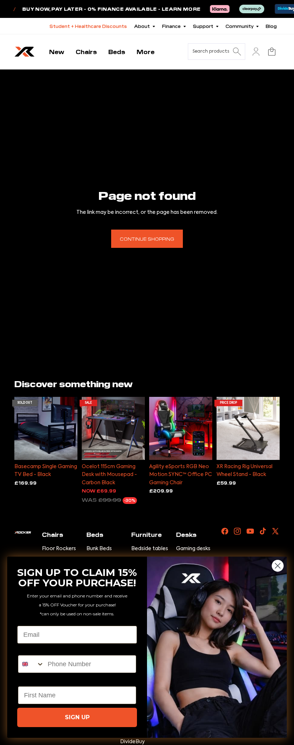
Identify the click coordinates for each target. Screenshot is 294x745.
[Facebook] (224, 531)
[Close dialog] (277, 565)
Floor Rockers (59, 548)
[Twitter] (275, 531)
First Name (34, 680)
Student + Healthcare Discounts (88, 26)
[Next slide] (71, 428)
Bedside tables (149, 548)
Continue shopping (147, 238)
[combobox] (31, 664)
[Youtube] (250, 531)
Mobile (28, 649)
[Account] (256, 51)
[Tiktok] (263, 531)
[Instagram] (237, 531)
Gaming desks (193, 548)
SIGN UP (77, 717)
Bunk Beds (99, 548)
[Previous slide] (19, 428)
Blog (271, 26)
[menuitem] (145, 52)
